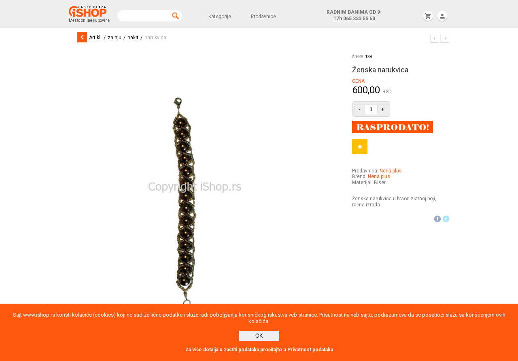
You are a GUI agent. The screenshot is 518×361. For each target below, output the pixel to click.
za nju (114, 37)
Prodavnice (263, 16)
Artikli (95, 37)
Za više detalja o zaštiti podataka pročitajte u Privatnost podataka (259, 350)
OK (259, 336)
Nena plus (391, 171)
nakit (132, 37)
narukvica (155, 37)
